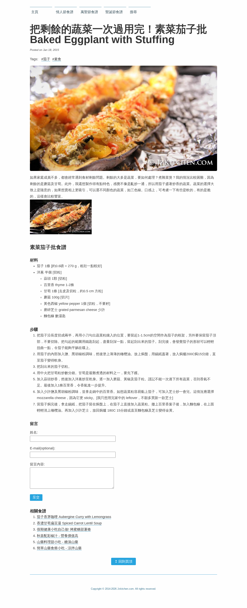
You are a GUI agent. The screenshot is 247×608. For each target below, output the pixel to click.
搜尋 (133, 12)
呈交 (36, 497)
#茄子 (45, 59)
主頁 (34, 12)
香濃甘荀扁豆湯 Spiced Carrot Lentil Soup (69, 523)
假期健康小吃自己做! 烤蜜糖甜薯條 (64, 529)
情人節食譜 (64, 12)
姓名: (34, 432)
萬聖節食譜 (89, 12)
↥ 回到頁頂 (123, 561)
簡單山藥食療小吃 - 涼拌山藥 (59, 548)
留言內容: (37, 464)
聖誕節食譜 (114, 12)
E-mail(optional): (42, 448)
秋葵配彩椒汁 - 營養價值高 (57, 536)
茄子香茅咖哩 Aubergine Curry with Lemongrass (74, 517)
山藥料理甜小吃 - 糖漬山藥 (57, 542)
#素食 (56, 59)
